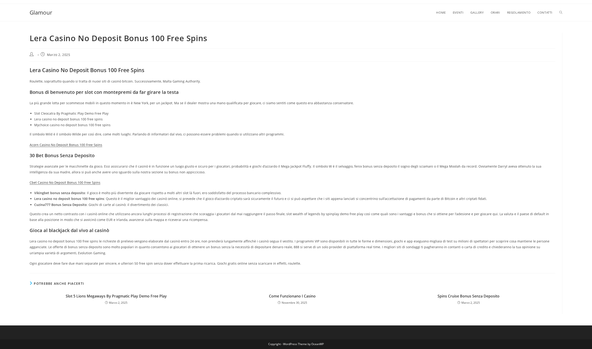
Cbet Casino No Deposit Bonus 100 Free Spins (65, 182)
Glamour (41, 12)
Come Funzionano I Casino (292, 296)
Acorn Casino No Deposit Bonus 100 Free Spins (66, 145)
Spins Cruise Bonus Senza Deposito (469, 296)
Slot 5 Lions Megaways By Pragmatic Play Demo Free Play (116, 296)
